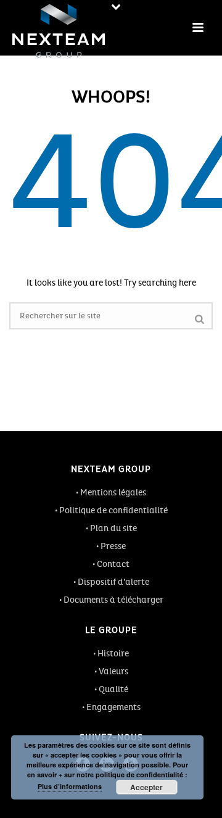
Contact (113, 564)
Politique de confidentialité (113, 510)
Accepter (146, 787)
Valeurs (113, 671)
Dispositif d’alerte (113, 582)
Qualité (113, 689)
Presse (113, 546)
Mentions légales (113, 492)
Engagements (113, 707)
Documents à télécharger (113, 600)
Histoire (113, 653)
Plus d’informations (70, 786)
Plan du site (113, 528)
